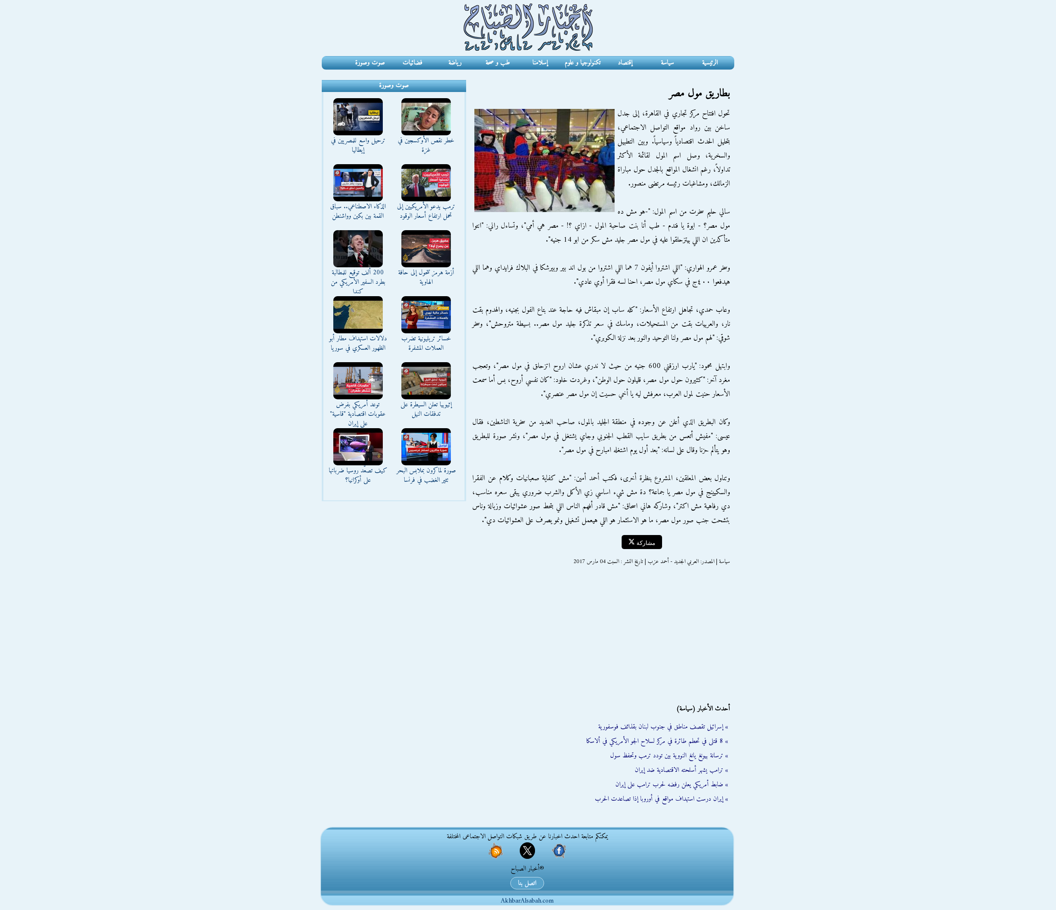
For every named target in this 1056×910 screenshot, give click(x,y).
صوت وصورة (370, 62)
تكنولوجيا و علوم (583, 62)
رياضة (455, 62)
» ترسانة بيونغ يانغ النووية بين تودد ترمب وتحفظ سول (669, 755)
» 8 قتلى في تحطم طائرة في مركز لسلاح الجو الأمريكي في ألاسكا (657, 741)
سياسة (667, 62)
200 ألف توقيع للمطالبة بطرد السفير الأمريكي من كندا (358, 282)
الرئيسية (710, 62)
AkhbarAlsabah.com (527, 901)
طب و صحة (498, 62)
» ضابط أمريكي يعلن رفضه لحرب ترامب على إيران (671, 784)
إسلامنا (540, 62)
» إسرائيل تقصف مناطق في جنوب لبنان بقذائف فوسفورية (663, 727)
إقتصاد (625, 62)
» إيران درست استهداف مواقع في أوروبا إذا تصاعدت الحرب (661, 799)
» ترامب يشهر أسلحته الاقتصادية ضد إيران (681, 770)
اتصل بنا (527, 883)
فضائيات (412, 62)
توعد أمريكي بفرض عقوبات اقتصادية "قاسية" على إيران (358, 414)
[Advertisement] (600, 635)
